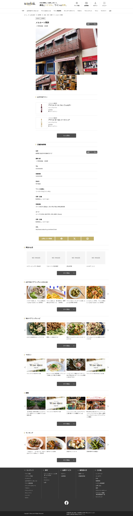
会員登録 (63, 476)
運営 (97, 488)
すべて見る (66, 273)
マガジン (80, 10)
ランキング (28, 478)
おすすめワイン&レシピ (32, 10)
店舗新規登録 (82, 476)
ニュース (27, 495)
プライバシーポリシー (101, 490)
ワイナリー (103, 10)
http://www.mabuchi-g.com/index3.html (46, 229)
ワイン (96, 10)
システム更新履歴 (100, 483)
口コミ (26, 497)
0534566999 (39, 168)
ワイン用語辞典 (57, 10)
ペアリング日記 (29, 476)
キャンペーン (28, 492)
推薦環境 (98, 480)
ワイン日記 (28, 473)
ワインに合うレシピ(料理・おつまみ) (50, 474)
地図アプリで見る (92, 24)
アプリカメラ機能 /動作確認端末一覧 (100, 493)
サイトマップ (99, 496)
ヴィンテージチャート (69, 10)
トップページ (99, 473)
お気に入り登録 (47, 238)
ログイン (63, 473)
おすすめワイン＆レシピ (31, 480)
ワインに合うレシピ (46, 10)
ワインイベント (88, 10)
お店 (110, 10)
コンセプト (98, 476)
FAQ (97, 478)
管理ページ (81, 473)
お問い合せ (98, 485)
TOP (23, 10)
